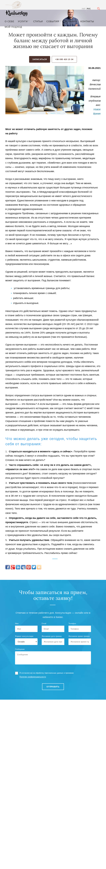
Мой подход (13, 27)
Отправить (53, 687)
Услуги (23, 21)
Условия (71, 21)
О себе (9, 21)
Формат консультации (24, 636)
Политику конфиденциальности (32, 677)
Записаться (39, 59)
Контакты (87, 21)
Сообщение (20, 649)
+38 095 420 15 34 (64, 59)
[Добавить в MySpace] (23, 567)
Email (44, 623)
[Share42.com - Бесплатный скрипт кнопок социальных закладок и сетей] (39, 567)
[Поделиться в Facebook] (7, 567)
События (52, 21)
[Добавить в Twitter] (34, 567)
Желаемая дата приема (52, 636)
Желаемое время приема (79, 636)
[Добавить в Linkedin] (18, 567)
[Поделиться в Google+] (13, 567)
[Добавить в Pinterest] (28, 567)
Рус (89, 9)
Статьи (38, 21)
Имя (16, 623)
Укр (83, 9)
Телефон (72, 623)
